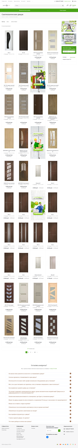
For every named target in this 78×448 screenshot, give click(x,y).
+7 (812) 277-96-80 (53, 368)
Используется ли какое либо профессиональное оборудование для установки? (32, 381)
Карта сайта (19, 434)
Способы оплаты (20, 431)
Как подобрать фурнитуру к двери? (19, 414)
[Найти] (62, 5)
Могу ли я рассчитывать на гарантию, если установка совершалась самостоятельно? (34, 384)
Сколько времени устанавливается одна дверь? (23, 377)
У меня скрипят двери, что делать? (19, 418)
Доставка (19, 433)
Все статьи (72, 57)
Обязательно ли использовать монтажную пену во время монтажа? (29, 407)
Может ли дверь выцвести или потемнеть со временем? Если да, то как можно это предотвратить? (38, 400)
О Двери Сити (5, 426)
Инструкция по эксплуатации (20, 437)
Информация (20, 426)
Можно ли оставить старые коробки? (19, 403)
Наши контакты (5, 428)
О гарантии (19, 428)
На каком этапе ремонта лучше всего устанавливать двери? (26, 373)
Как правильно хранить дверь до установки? (22, 388)
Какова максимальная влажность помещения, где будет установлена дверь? (31, 396)
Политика (4, 429)
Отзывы (33, 428)
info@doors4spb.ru (70, 431)
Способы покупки (21, 429)
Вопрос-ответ (34, 426)
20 (34, 352)
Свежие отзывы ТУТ (67, 59)
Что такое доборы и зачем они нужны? (20, 421)
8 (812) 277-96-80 (70, 428)
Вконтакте (47, 437)
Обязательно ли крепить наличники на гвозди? (23, 410)
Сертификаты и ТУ (21, 439)
